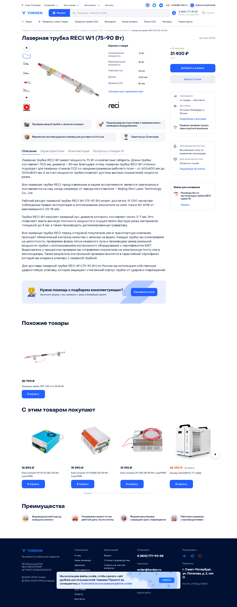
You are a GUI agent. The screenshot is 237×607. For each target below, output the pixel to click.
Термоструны (185, 21)
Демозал (79, 565)
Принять (166, 580)
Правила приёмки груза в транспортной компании (194, 127)
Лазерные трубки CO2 (86, 21)
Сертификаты (82, 570)
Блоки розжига (130, 21)
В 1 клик (57, 394)
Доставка (80, 589)
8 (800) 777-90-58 (188, 11)
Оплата (78, 594)
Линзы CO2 (150, 21)
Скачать (185, 204)
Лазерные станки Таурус (55, 21)
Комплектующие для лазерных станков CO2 (55, 31)
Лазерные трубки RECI (117, 31)
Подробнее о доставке (193, 119)
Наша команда (82, 560)
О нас (77, 556)
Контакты (109, 5)
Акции (27, 21)
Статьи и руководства (117, 560)
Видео (107, 556)
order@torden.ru (149, 570)
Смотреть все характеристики (125, 91)
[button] (26, 47)
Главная (26, 31)
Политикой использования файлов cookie (106, 584)
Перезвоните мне (144, 292)
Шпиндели (110, 21)
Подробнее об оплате (192, 169)
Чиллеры (167, 21)
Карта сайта (144, 592)
